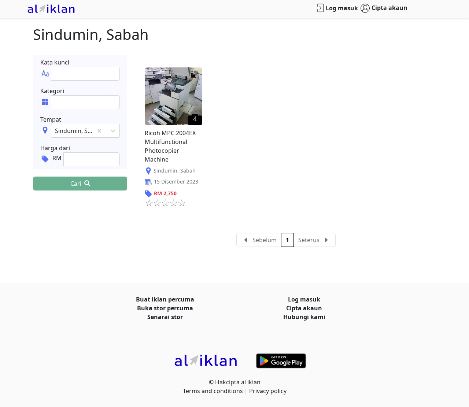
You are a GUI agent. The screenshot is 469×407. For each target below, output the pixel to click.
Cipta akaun (389, 8)
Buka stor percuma (165, 308)
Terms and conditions (213, 391)
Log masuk (342, 8)
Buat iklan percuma (165, 299)
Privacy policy (268, 391)
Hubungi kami (304, 317)
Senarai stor (165, 317)
